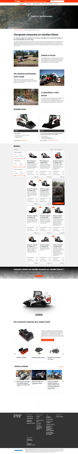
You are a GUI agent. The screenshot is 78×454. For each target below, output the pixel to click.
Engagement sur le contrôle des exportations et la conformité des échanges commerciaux (50, 438)
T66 (47, 140)
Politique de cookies (49, 430)
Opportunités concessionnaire (29, 450)
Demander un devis (27, 1)
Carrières (38, 427)
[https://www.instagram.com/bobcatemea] (16, 427)
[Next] (62, 354)
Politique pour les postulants (49, 433)
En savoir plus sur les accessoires (47, 339)
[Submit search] (63, 1)
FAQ (27, 452)
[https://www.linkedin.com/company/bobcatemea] (19, 427)
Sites (37, 429)
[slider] (14, 158)
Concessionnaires (35, 1)
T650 (26, 140)
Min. (15, 154)
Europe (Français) (43, 1)
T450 (22, 140)
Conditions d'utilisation (50, 434)
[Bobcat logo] (17, 1)
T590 (24, 140)
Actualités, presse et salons (40, 431)
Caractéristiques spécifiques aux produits (39, 438)
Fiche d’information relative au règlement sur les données (50, 443)
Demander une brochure (31, 433)
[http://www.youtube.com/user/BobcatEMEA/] (17, 427)
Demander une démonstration (29, 431)
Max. (21, 154)
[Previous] (15, 354)
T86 (50, 140)
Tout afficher (61, 366)
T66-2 (53, 140)
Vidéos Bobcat (38, 433)
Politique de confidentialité (49, 428)
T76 (49, 140)
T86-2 (57, 140)
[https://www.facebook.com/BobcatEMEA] (14, 427)
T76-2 (55, 140)
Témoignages (38, 435)
